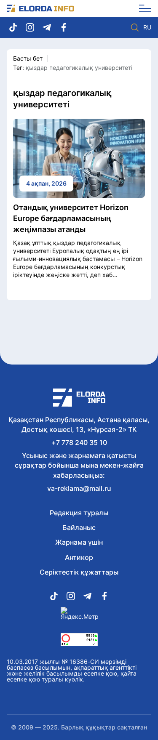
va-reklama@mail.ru (79, 488)
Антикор (79, 557)
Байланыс (79, 527)
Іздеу (135, 27)
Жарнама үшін (79, 542)
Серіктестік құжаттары (79, 572)
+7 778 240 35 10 (79, 442)
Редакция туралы (79, 512)
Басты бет (28, 58)
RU (147, 27)
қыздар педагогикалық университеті (79, 67)
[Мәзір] (142, 8)
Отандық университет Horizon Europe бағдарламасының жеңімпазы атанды (71, 218)
